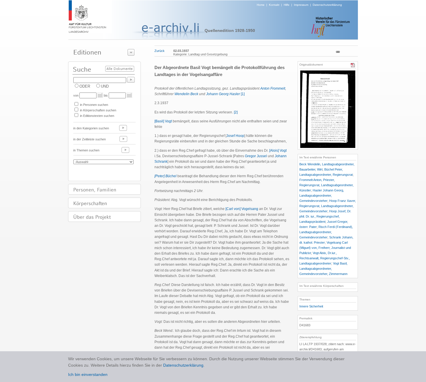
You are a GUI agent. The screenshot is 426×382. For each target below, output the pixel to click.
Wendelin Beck (186, 94)
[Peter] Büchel (165, 176)
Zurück (159, 50)
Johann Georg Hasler (223, 94)
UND (105, 86)
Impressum (301, 4)
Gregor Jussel (256, 156)
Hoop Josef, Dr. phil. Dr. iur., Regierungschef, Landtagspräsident (325, 216)
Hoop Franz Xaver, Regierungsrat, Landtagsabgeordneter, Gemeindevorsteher (327, 206)
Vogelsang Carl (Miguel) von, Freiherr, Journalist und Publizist (325, 248)
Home (261, 4)
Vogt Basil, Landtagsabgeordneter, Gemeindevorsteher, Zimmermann (323, 269)
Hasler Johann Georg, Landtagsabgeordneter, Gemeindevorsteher (321, 195)
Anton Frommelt (272, 88)
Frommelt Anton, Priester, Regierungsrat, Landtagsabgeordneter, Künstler (326, 185)
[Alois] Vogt (278, 151)
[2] (236, 112)
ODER (84, 86)
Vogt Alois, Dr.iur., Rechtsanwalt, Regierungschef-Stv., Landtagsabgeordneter (324, 258)
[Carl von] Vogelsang (241, 209)
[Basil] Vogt (163, 121)
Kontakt (274, 4)
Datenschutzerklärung (327, 4)
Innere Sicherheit (311, 306)
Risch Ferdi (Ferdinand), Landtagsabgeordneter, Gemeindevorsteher (326, 232)
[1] (243, 94)
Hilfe (287, 4)
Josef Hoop (235, 136)
